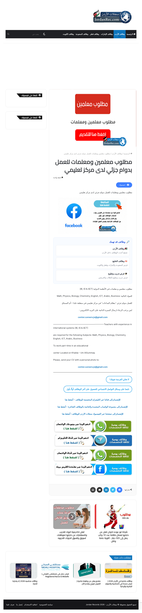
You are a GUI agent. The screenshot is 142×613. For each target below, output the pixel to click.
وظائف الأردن (120, 34)
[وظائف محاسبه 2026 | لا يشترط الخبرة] (23, 570)
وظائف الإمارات (107, 34)
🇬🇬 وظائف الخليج (112, 263)
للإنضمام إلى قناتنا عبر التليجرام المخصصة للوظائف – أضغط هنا (93, 399)
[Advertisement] (71, 64)
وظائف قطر (94, 34)
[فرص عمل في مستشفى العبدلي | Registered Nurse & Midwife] (55, 567)
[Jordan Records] (112, 16)
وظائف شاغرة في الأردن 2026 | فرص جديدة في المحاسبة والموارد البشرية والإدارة (118, 583)
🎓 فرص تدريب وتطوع (112, 275)
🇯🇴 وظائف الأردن (114, 250)
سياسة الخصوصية (46, 604)
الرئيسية (130, 34)
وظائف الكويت (68, 34)
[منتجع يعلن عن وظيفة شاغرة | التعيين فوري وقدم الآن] (87, 570)
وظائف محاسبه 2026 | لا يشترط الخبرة (25, 582)
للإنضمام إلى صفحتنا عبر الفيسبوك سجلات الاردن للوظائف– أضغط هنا (92, 414)
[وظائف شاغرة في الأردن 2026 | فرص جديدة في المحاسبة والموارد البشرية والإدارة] (118, 570)
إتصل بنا (19, 604)
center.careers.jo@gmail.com (92, 367)
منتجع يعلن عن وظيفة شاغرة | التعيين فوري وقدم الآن (89, 582)
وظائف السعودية (82, 34)
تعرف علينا (10, 604)
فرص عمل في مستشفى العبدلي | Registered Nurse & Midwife (55, 575)
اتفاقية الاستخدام (30, 604)
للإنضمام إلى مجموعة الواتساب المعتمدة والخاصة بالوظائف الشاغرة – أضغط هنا (93, 406)
